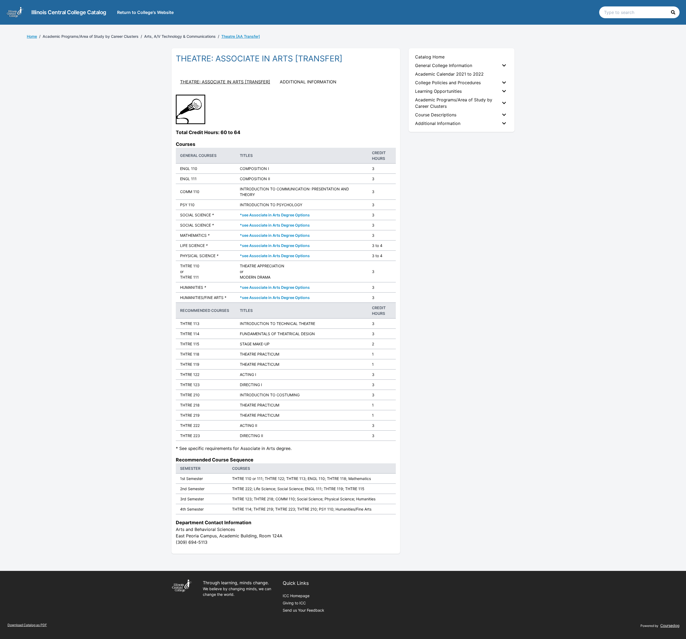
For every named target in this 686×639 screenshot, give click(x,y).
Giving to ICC (294, 603)
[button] (673, 12)
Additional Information (437, 123)
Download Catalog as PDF (27, 625)
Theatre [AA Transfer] (240, 36)
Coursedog (670, 625)
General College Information (443, 65)
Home (32, 36)
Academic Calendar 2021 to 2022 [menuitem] (449, 74)
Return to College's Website (145, 12)
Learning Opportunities (438, 91)
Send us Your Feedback (303, 610)
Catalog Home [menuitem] (430, 57)
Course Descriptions (435, 114)
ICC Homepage (296, 595)
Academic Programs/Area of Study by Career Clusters (453, 103)
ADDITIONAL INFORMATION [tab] (308, 81)
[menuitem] (461, 65)
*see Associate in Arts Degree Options (275, 215)
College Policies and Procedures (448, 82)
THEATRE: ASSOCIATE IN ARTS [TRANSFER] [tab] (225, 81)
